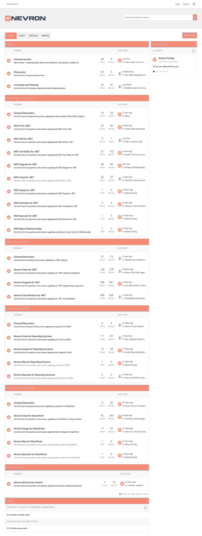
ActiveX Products (14, 467)
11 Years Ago (127, 190)
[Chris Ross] (120, 325)
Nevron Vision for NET (17, 241)
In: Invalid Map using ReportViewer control (134, 352)
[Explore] (194, 4)
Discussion (20, 72)
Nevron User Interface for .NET (30, 295)
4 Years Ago (127, 151)
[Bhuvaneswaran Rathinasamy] (120, 376)
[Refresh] (145, 508)
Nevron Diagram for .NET (27, 282)
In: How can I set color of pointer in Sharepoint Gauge (134, 432)
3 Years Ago (127, 177)
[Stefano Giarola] (120, 86)
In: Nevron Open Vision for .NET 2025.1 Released (134, 62)
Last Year (126, 59)
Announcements (22, 59)
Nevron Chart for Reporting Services (33, 336)
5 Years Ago (127, 282)
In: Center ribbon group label (133, 129)
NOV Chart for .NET (24, 177)
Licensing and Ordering (26, 85)
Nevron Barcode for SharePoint (30, 454)
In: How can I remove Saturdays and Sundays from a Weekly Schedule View (134, 206)
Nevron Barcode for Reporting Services (34, 375)
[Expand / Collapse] (147, 44)
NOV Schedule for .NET (26, 203)
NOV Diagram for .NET (25, 164)
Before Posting (167, 58)
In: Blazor (126, 116)
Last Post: (163, 62)
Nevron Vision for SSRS (17, 308)
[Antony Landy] (120, 271)
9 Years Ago (127, 374)
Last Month (126, 85)
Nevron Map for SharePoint (28, 441)
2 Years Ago (127, 113)
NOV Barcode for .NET (25, 216)
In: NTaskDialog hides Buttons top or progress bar (134, 298)
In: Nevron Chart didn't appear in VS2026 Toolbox (134, 273)
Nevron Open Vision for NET (20, 98)
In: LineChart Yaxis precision (133, 180)
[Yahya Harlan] (120, 73)
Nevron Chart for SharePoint (29, 416)
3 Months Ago (127, 72)
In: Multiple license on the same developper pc (134, 88)
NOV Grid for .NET (23, 139)
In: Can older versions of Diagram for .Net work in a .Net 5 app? (134, 285)
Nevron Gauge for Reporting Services (33, 349)
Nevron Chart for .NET (25, 269)
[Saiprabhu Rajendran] (120, 178)
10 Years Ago (127, 403)
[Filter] (193, 51)
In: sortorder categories (134, 485)
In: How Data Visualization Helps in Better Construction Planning (134, 75)
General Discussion (24, 113)
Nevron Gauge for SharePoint (29, 428)
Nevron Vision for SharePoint (20, 387)
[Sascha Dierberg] (120, 297)
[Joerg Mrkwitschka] (120, 258)
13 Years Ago (127, 349)
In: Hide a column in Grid (132, 142)
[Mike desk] (120, 140)
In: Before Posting (129, 193)
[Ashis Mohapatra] (120, 337)
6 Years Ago (127, 126)
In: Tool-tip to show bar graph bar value (134, 419)
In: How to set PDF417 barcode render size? (134, 378)
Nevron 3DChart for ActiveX (28, 482)
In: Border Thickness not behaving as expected (134, 155)
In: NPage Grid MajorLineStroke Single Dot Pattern (134, 167)
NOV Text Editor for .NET (27, 151)
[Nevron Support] (120, 60)
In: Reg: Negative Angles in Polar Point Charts (134, 339)
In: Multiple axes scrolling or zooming (134, 260)
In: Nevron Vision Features (133, 326)
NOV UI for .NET (22, 126)
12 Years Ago (127, 323)
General (10, 44)
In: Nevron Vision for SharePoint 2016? (134, 406)
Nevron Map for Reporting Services (32, 362)
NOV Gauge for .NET (24, 190)
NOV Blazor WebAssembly (28, 229)
